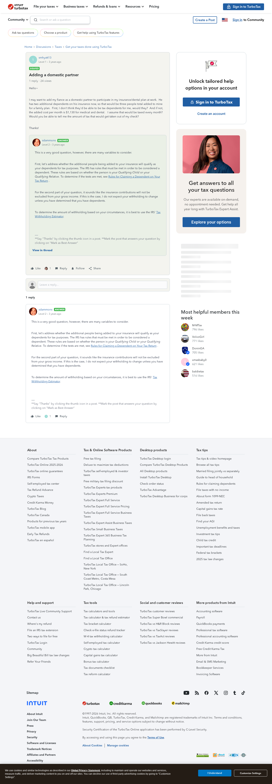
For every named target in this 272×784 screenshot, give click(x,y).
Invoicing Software (208, 674)
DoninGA (198, 348)
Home (28, 47)
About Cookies (92, 745)
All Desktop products (153, 471)
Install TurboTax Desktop (155, 477)
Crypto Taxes (35, 496)
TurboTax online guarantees (45, 471)
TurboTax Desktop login (155, 458)
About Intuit (35, 714)
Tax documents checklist (99, 668)
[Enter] (34, 20)
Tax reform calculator (97, 674)
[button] (205, 19)
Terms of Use (155, 737)
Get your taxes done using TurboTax (89, 47)
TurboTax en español (40, 540)
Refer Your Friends (39, 661)
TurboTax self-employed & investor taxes (106, 473)
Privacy (31, 731)
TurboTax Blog (36, 509)
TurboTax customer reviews (157, 611)
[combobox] (60, 20)
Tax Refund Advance (40, 490)
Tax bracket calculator (97, 624)
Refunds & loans (105, 6)
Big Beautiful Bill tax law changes (48, 655)
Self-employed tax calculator (102, 642)
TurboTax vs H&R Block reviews (160, 624)
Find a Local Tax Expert (98, 552)
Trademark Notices (39, 749)
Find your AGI (205, 521)
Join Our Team (36, 720)
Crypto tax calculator (97, 649)
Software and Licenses (41, 743)
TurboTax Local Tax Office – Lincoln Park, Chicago (106, 587)
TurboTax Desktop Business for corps (163, 496)
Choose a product (55, 32)
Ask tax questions (23, 32)
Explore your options (211, 222)
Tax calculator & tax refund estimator (107, 617)
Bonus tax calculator (96, 661)
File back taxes (205, 515)
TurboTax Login (37, 642)
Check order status (152, 483)
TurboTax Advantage (153, 490)
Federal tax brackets (209, 553)
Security (32, 737)
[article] (97, 364)
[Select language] (225, 20)
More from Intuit (206, 655)
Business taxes (74, 6)
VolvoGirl (198, 337)
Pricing (154, 6)
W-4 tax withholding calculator (103, 636)
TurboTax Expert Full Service (102, 500)
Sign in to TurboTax (214, 102)
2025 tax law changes (209, 559)
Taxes (58, 47)
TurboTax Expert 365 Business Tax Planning (105, 537)
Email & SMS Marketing (211, 661)
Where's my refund (39, 624)
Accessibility (35, 760)
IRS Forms (33, 477)
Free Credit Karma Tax (210, 649)
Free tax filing (92, 458)
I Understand (214, 773)
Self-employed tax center (43, 483)
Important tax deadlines (211, 546)
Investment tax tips (208, 534)
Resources (132, 6)
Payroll (200, 617)
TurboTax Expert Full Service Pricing (106, 506)
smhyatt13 (45, 57)
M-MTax (197, 325)
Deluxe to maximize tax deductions (106, 465)
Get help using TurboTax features (98, 32)
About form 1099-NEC (210, 496)
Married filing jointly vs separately (218, 471)
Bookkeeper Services (209, 668)
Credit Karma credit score (212, 642)
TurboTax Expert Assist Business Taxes (108, 523)
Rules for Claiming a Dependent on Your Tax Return (124, 346)
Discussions (43, 47)
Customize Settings (250, 773)
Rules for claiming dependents (215, 483)
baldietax (198, 371)
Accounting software (209, 611)
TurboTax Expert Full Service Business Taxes (108, 514)
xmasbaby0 (199, 360)
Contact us (34, 617)
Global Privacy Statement (85, 770)
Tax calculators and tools (99, 611)
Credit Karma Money (40, 502)
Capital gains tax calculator (101, 655)
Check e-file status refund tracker (104, 630)
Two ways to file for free (42, 636)
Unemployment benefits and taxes (218, 527)
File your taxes (44, 6)
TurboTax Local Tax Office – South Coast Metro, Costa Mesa (105, 576)
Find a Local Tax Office (98, 558)
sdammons (49, 140)
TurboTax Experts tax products (103, 487)
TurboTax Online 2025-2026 (45, 465)
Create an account (211, 114)
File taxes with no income (212, 490)
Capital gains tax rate (209, 509)
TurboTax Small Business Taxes (103, 529)
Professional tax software (211, 630)
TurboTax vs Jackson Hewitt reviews (162, 642)
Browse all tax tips (207, 465)
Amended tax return (209, 502)
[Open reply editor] (98, 284)
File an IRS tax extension (42, 630)
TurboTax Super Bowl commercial (161, 617)
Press (30, 725)
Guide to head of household (214, 477)
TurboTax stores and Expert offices (105, 545)
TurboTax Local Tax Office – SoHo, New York (106, 566)
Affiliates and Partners (41, 755)
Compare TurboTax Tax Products (47, 458)
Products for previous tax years (46, 521)
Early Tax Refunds (38, 534)
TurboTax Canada (38, 515)
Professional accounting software (217, 636)
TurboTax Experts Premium (100, 494)
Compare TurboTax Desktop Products (164, 465)
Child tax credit (206, 540)
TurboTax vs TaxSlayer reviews (159, 630)
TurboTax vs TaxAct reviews (157, 636)
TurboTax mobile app (41, 527)
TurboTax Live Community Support (49, 611)
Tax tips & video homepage (214, 458)
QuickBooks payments (210, 624)
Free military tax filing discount (103, 481)
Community (16, 19)
